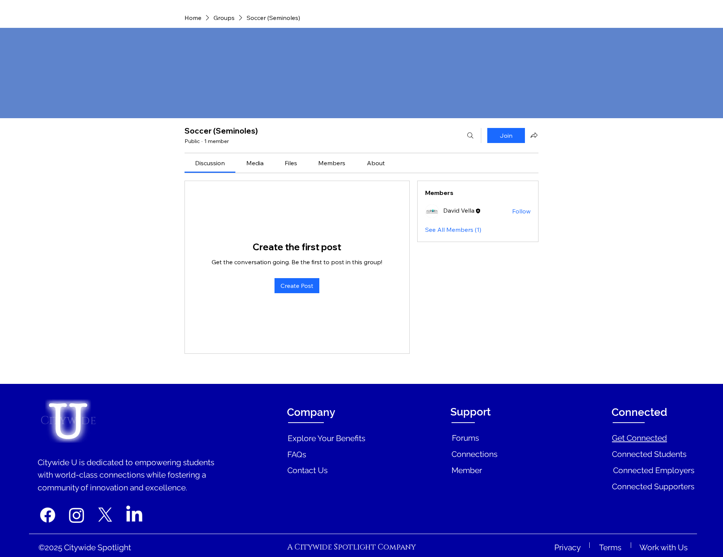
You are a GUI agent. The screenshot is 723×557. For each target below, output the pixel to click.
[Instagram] (77, 515)
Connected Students (649, 454)
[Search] (470, 135)
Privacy (567, 547)
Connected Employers (653, 470)
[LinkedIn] (134, 515)
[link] (210, 163)
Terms (610, 547)
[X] (105, 515)
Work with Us (663, 547)
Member (466, 470)
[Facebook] (48, 515)
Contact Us (307, 470)
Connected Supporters (653, 486)
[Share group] (533, 135)
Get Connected (639, 438)
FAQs (296, 454)
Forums (465, 438)
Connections (474, 454)
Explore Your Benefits (326, 438)
